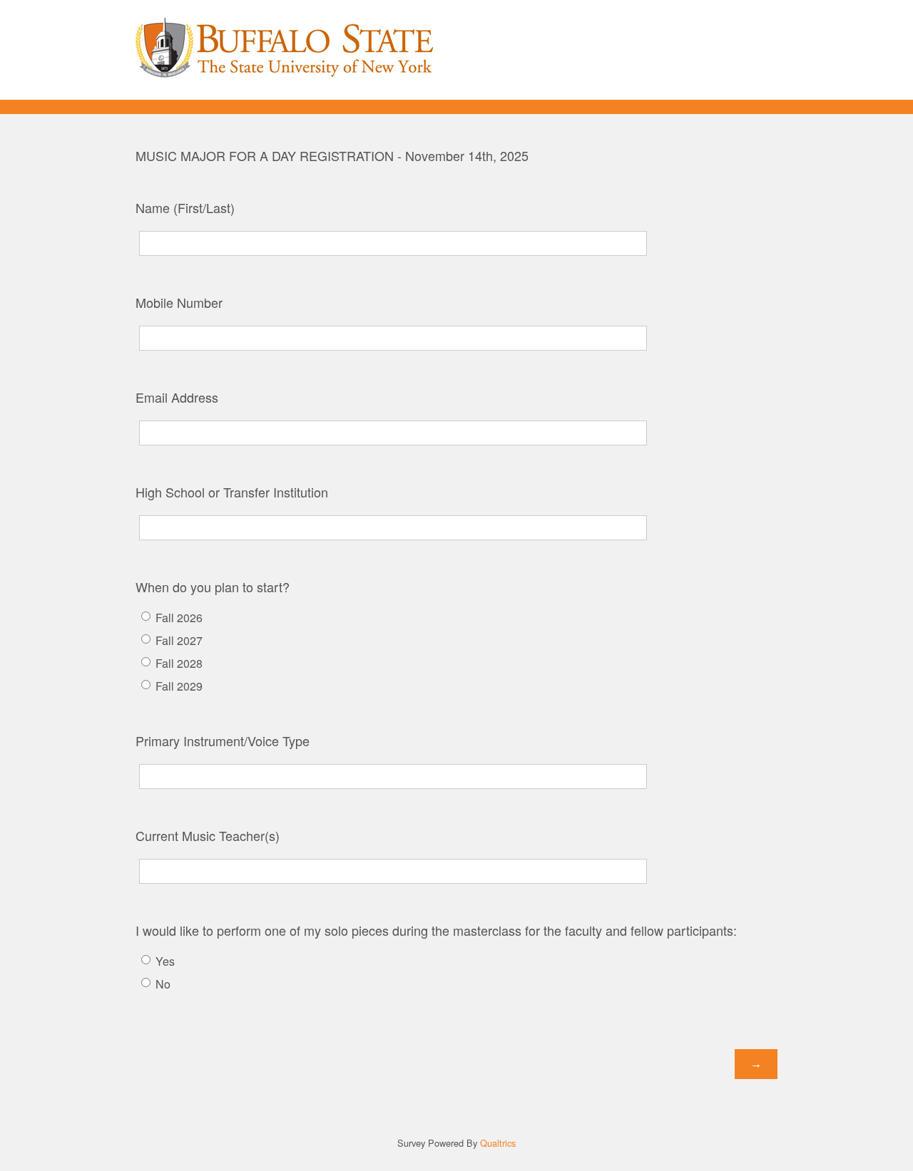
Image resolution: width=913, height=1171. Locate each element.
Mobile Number (179, 302)
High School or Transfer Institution (232, 492)
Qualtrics (498, 1143)
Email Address (177, 397)
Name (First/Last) (185, 207)
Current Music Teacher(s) (208, 835)
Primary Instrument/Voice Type (223, 740)
